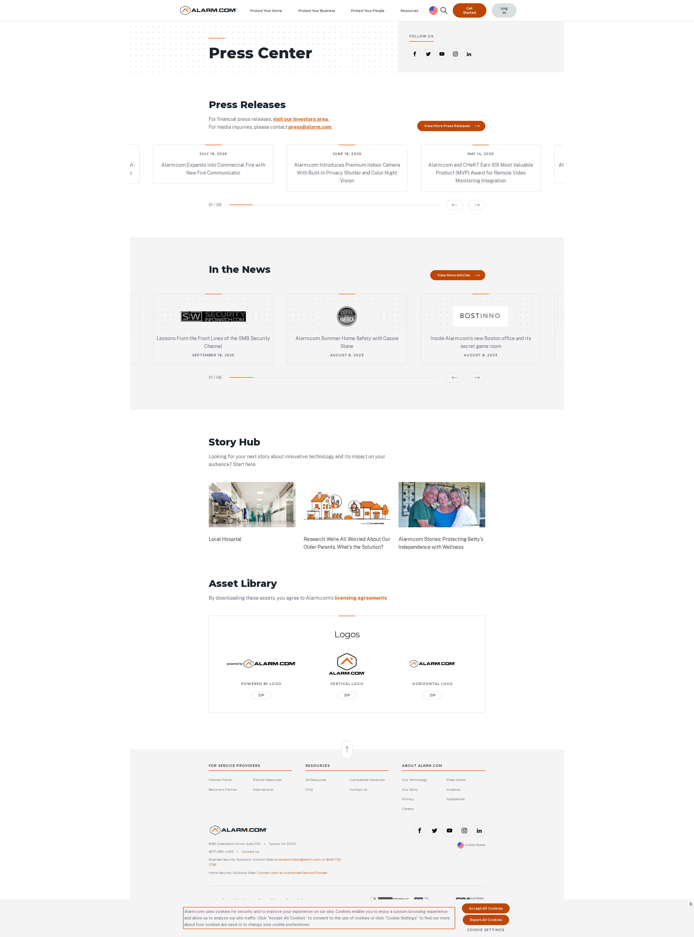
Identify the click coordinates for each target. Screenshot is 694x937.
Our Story (410, 789)
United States (474, 845)
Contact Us (358, 789)
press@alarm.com (309, 127)
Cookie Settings (486, 930)
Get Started (469, 10)
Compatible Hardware (367, 780)
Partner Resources (267, 780)
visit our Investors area (300, 119)
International (263, 789)
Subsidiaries (455, 799)
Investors (453, 789)
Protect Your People (367, 11)
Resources (409, 11)
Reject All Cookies (486, 920)
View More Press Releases (447, 126)
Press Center (456, 780)
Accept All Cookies (486, 908)
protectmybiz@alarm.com (299, 859)
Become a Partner (223, 789)
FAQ (309, 789)
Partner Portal (220, 780)
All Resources (316, 780)
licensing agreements (361, 598)
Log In (504, 10)
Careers (408, 809)
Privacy (408, 799)
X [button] (690, 904)
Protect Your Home (266, 11)
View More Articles (453, 275)
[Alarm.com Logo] (238, 832)
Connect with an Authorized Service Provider (292, 873)
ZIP (261, 695)
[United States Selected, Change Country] (433, 10)
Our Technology (414, 780)
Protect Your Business (316, 11)
